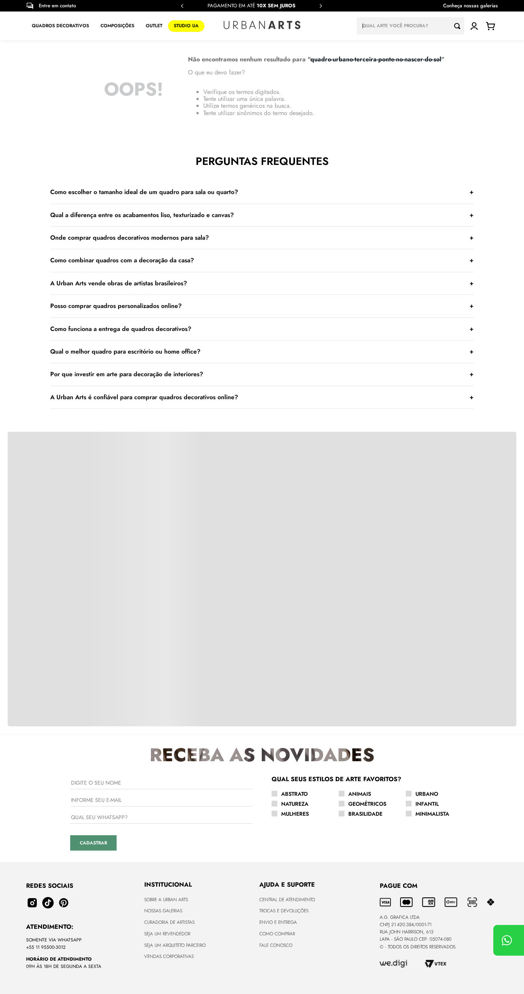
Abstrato (294, 794)
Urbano (426, 794)
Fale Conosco (275, 945)
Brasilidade (365, 814)
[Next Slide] (320, 6)
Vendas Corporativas (169, 956)
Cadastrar (93, 842)
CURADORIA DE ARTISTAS (169, 922)
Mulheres (295, 814)
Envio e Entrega (278, 922)
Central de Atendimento (287, 899)
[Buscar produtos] (459, 26)
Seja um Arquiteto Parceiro (175, 945)
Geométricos (367, 804)
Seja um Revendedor (167, 933)
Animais (359, 794)
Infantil (427, 804)
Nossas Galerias (163, 910)
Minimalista (432, 814)
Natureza (294, 804)
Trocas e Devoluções (283, 910)
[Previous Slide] (182, 6)
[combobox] (410, 26)
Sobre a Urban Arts (166, 899)
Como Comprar (277, 933)
